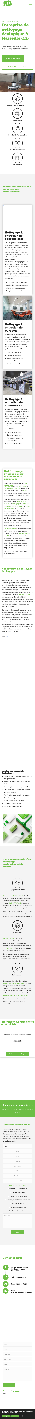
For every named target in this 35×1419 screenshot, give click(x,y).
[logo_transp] (14, 3)
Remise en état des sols (18, 1207)
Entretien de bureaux (18, 1192)
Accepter (6, 1416)
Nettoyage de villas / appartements (18, 1200)
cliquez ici (16, 1391)
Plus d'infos (13, 1412)
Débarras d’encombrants (19, 1211)
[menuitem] (29, 3)
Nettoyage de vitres (18, 1203)
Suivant (30, 1036)
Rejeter (15, 1416)
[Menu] (29, 3)
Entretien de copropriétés (18, 1188)
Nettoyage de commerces (18, 1196)
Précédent (4, 1036)
